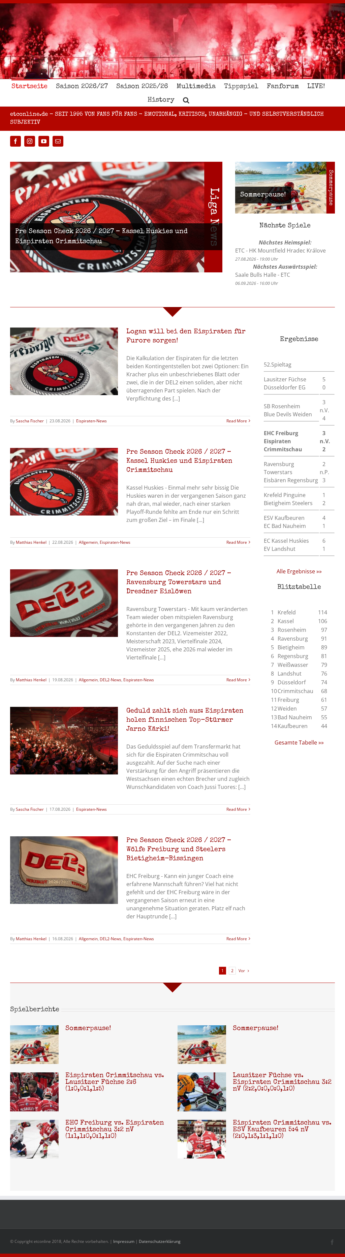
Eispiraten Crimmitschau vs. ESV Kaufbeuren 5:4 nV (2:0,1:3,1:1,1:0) (282, 1130)
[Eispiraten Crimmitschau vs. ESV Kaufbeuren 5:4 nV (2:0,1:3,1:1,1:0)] (202, 1139)
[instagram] (29, 141)
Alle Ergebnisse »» (299, 571)
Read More (236, 421)
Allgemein (88, 542)
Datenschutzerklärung (160, 1241)
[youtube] (43, 141)
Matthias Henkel (31, 542)
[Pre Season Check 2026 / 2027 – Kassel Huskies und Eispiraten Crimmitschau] (116, 217)
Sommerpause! (263, 195)
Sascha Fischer (30, 421)
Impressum (123, 1241)
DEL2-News (110, 680)
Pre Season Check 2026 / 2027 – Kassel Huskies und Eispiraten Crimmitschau (179, 461)
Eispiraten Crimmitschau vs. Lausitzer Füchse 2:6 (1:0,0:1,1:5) (114, 1082)
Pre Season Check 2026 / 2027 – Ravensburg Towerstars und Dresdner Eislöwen (178, 582)
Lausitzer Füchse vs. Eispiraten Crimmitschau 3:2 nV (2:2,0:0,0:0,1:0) (282, 1082)
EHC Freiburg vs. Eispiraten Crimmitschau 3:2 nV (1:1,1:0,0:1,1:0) (114, 1130)
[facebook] (15, 141)
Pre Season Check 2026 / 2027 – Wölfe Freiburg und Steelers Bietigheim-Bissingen (178, 849)
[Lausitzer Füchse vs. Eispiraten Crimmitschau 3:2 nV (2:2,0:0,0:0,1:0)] (202, 1091)
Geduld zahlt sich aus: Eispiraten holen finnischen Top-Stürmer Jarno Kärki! (185, 720)
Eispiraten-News (91, 421)
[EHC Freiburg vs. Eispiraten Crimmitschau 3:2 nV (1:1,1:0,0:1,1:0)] (34, 1139)
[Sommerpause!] (34, 1044)
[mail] (58, 141)
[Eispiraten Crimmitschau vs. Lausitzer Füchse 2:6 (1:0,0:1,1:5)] (34, 1091)
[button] (186, 99)
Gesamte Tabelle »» (299, 742)
